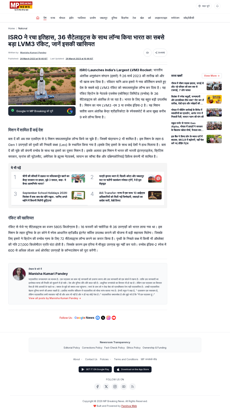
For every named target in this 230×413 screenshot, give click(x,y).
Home (11, 28)
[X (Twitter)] (106, 386)
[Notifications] (217, 6)
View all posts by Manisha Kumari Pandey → (55, 298)
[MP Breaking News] (21, 6)
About (76, 359)
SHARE (161, 52)
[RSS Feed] (132, 386)
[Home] (37, 18)
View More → (212, 75)
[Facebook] (97, 386)
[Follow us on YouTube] (114, 318)
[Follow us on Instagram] (108, 318)
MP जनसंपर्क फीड (149, 359)
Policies (104, 359)
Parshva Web (129, 405)
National (22, 28)
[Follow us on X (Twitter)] (103, 318)
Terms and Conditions (126, 359)
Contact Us (91, 359)
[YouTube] (123, 386)
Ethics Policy (134, 347)
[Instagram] (115, 386)
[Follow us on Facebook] (98, 318)
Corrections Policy (92, 347)
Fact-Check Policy (114, 347)
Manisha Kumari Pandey (33, 52)
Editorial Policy (72, 347)
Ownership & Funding (154, 347)
